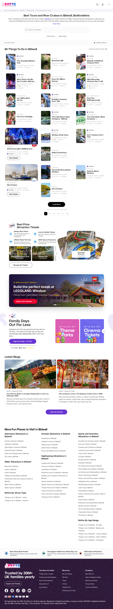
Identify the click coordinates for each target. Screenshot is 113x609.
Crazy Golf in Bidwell (85, 453)
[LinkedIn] (12, 591)
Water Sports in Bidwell (13, 488)
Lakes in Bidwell (10, 469)
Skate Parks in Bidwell (86, 500)
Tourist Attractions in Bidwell (51, 491)
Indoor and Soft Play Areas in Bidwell (91, 478)
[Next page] (67, 213)
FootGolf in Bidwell (84, 463)
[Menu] (108, 4)
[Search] (97, 4)
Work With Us (89, 574)
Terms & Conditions (91, 587)
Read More (56, 24)
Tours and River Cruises (43, 10)
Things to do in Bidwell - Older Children (92, 537)
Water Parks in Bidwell (13, 484)
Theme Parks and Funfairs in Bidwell (54, 488)
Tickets (64, 584)
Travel (64, 580)
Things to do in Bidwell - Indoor (16, 497)
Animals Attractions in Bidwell (55, 434)
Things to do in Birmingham (47, 577)
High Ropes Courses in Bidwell (15, 447)
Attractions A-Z (44, 584)
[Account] (102, 4)
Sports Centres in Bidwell (87, 506)
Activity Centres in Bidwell (14, 441)
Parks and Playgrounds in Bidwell (17, 453)
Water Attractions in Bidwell (18, 462)
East (6, 10)
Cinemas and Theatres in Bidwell (90, 447)
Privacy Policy (89, 584)
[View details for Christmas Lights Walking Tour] (21, 145)
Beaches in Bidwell (11, 466)
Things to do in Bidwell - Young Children (92, 534)
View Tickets (51, 36)
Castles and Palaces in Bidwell (52, 463)
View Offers (62, 36)
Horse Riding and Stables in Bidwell (91, 469)
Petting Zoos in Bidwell (49, 444)
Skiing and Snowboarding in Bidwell (91, 503)
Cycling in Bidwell (84, 456)
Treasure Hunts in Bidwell (50, 497)
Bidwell (22, 10)
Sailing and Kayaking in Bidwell (16, 476)
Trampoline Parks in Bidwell (88, 512)
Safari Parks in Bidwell (49, 448)
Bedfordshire (13, 10)
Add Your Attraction (91, 580)
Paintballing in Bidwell (86, 491)
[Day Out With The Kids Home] (9, 4)
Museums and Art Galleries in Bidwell (54, 472)
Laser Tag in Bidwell (85, 488)
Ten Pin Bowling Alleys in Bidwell (90, 509)
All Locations (43, 587)
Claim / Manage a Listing (93, 577)
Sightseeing (30, 10)
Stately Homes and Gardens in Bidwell (55, 484)
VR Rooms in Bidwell (85, 515)
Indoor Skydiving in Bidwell (88, 475)
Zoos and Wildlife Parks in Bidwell (53, 451)
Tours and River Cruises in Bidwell (53, 494)
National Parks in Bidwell (13, 450)
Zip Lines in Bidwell (11, 456)
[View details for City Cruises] (21, 181)
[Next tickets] (56, 253)
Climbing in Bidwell (11, 444)
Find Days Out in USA (68, 590)
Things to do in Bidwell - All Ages (90, 525)
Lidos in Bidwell (10, 472)
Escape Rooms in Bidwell (87, 460)
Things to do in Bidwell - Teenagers (91, 540)
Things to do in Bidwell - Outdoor (16, 500)
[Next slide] (104, 331)
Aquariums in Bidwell (48, 438)
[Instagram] (23, 591)
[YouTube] (29, 591)
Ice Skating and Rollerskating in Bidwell (92, 472)
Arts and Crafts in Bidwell (87, 444)
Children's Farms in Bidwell (51, 441)
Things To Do (66, 587)
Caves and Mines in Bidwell (51, 466)
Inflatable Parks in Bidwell (87, 481)
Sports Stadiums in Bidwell (50, 481)
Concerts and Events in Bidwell (89, 450)
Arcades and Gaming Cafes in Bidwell (91, 441)
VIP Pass (65, 577)
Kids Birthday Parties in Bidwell (89, 484)
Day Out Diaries (67, 574)
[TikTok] (18, 591)
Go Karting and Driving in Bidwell (90, 466)
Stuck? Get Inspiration (46, 580)
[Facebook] (6, 591)
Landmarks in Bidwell (49, 469)
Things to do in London (46, 574)
